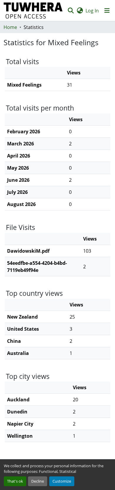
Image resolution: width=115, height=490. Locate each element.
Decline (37, 481)
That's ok (15, 481)
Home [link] (10, 27)
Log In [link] (92, 10)
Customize (61, 481)
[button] (33, 10)
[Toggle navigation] (107, 10)
